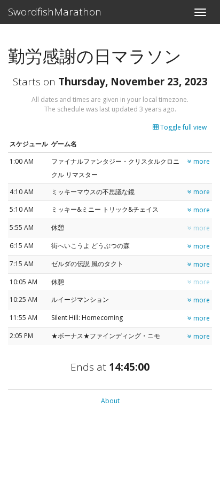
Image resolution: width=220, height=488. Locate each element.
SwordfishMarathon (54, 12)
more (201, 161)
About (110, 400)
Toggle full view (183, 127)
